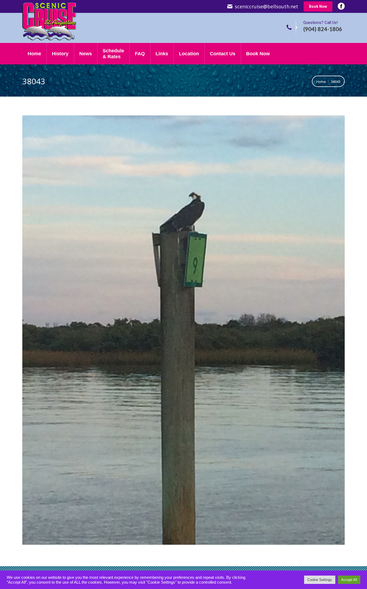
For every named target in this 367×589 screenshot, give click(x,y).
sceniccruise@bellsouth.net (266, 6)
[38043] (183, 330)
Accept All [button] (349, 580)
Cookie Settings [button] (319, 580)
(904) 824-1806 (322, 29)
